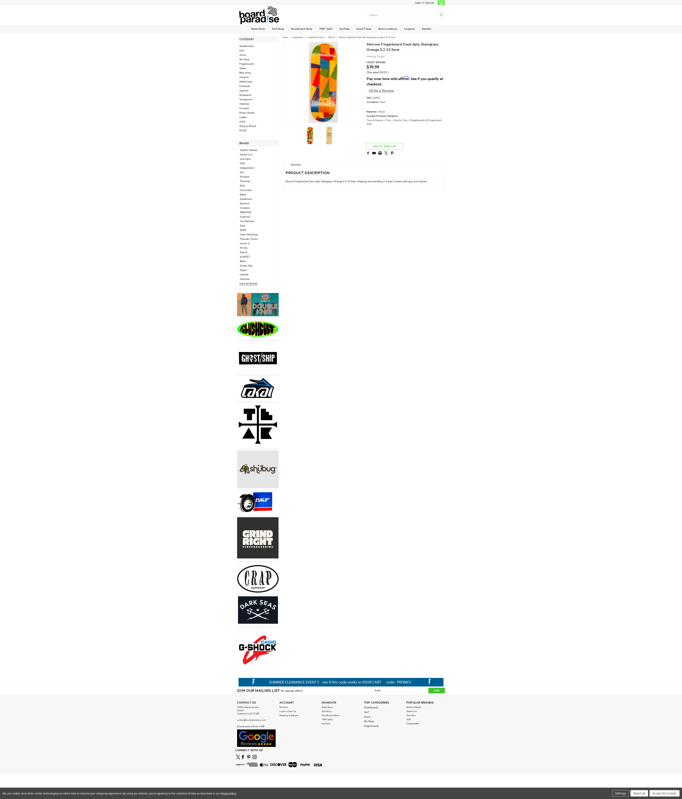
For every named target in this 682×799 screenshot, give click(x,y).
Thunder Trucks (249, 239)
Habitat (244, 274)
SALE (242, 121)
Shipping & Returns (289, 715)
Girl (242, 172)
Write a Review (381, 90)
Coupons (409, 29)
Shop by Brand (247, 126)
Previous (286, 82)
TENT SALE (325, 29)
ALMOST (245, 257)
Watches (244, 104)
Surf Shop (278, 29)
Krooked (244, 177)
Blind (243, 261)
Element (244, 203)
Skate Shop (258, 29)
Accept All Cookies (664, 793)
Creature (245, 208)
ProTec (244, 248)
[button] (258, 304)
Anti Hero (245, 159)
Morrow (331, 37)
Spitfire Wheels (249, 150)
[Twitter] (386, 153)
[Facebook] (368, 153)
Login (418, 2)
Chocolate (245, 190)
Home (285, 37)
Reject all (639, 793)
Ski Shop (244, 59)
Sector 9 (245, 243)
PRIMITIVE (245, 212)
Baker (243, 194)
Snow (242, 55)
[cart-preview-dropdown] (440, 2)
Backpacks (245, 95)
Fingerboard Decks (316, 37)
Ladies (243, 117)
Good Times (363, 29)
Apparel (243, 90)
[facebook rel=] (243, 757)
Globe (243, 270)
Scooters (244, 108)
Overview (296, 164)
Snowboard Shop (301, 29)
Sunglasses (246, 99)
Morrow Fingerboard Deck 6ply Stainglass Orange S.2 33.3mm (367, 37)
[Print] (380, 153)
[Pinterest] (392, 153)
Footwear (244, 86)
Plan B (243, 252)
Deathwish (246, 199)
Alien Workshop (249, 234)
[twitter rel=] (238, 757)
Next (361, 82)
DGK (242, 163)
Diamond (245, 217)
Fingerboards (246, 64)
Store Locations (387, 29)
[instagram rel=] (254, 757)
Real (242, 185)
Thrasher (245, 181)
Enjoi (242, 225)
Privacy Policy (228, 793)
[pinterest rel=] (249, 757)
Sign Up (429, 2)
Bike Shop (245, 72)
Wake (242, 68)
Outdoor (244, 77)
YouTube (344, 29)
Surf (241, 50)
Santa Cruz (246, 154)
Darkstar (245, 279)
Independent (247, 168)
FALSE (243, 130)
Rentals (426, 29)
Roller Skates (247, 112)
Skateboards (246, 46)
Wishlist (283, 707)
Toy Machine (247, 221)
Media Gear (245, 81)
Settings (620, 793)
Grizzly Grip (246, 265)
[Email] (374, 153)
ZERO (243, 230)
